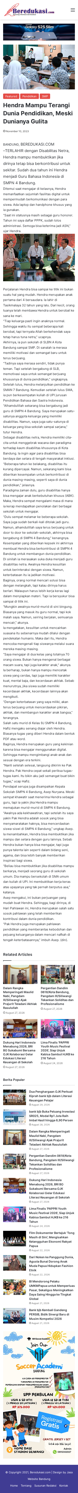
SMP (45, 96)
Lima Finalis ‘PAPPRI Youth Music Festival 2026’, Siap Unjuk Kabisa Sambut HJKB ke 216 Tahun (57, 1050)
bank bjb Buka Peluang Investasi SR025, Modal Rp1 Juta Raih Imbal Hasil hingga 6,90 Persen (52, 1116)
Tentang (26, 1485)
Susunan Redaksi (45, 1485)
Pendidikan (29, 96)
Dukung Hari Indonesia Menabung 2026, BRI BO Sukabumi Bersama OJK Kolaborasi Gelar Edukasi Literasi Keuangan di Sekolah (49, 1188)
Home (14, 1485)
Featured (11, 96)
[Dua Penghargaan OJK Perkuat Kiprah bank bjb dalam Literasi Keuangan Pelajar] (14, 1097)
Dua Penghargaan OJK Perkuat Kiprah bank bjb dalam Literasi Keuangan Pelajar (51, 1096)
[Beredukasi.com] (29, 10)
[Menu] (73, 11)
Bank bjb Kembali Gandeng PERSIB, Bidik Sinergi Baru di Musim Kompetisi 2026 (49, 1314)
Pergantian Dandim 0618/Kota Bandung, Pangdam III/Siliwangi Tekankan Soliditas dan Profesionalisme (57, 996)
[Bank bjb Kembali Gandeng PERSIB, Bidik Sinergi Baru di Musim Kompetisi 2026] (14, 1316)
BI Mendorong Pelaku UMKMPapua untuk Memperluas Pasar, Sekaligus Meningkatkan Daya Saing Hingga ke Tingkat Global (52, 1290)
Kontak (63, 1485)
